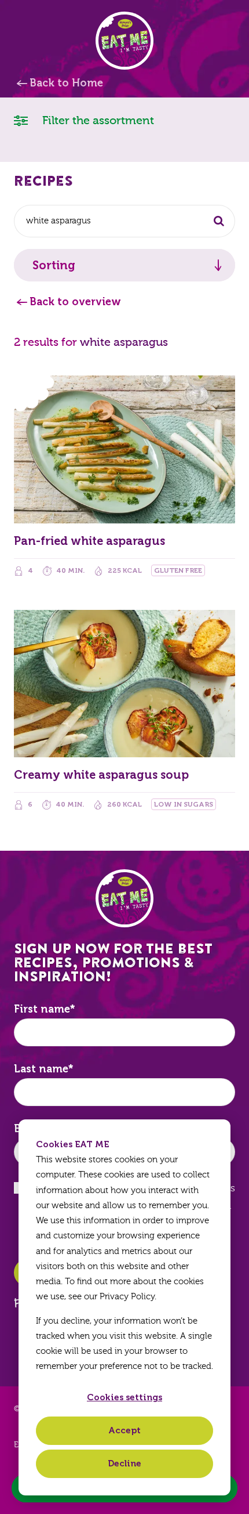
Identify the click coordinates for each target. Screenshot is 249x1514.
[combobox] (124, 221)
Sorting (53, 265)
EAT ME (124, 41)
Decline (124, 1463)
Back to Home (66, 83)
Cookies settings (124, 1397)
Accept (124, 1430)
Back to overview (75, 301)
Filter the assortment (96, 120)
